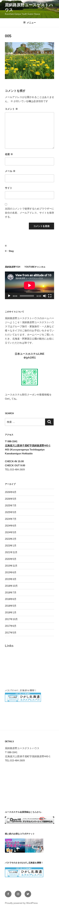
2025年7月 (10, 505)
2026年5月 (10, 498)
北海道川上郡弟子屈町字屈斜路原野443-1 (27, 445)
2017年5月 (10, 632)
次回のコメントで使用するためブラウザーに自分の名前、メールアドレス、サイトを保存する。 (29, 212)
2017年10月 (11, 619)
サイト (8, 187)
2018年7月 (10, 592)
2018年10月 (11, 585)
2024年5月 (10, 532)
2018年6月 (10, 599)
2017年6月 (10, 625)
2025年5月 (10, 512)
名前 (9, 154)
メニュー (31, 22)
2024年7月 (10, 518)
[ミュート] (44, 296)
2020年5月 (10, 559)
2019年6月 (10, 572)
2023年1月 (10, 545)
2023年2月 (10, 538)
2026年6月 (10, 492)
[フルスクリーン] (49, 296)
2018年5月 (10, 605)
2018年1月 (10, 612)
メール (10, 171)
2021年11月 (11, 552)
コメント (11, 108)
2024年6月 (10, 525)
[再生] (9, 296)
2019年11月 (11, 565)
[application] (29, 285)
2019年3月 (10, 579)
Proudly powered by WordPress (21, 903)
